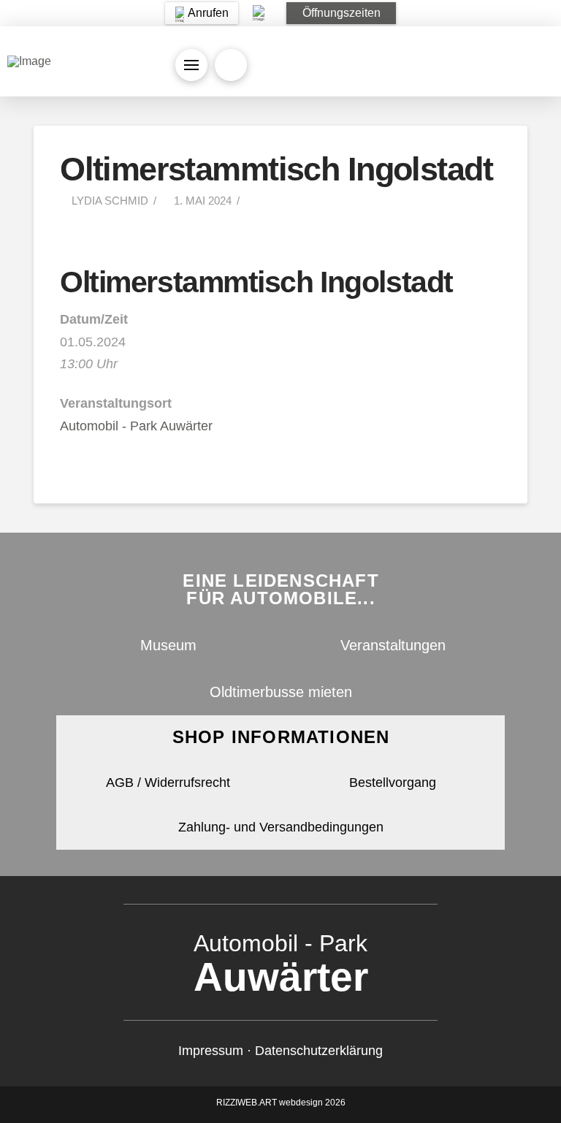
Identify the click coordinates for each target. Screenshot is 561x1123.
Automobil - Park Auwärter (136, 426)
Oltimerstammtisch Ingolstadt (256, 282)
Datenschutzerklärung (319, 1050)
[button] (341, 13)
